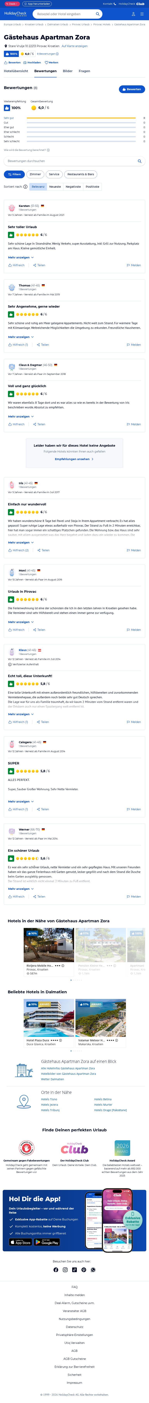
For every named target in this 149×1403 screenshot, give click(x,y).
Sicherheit (74, 1375)
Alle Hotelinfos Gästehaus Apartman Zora (68, 1068)
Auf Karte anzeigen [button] (74, 46)
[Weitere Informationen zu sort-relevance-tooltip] (25, 186)
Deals (10, 3)
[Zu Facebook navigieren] (56, 1270)
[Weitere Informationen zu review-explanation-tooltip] (57, 53)
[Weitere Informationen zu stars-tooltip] (62, 965)
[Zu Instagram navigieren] (65, 1270)
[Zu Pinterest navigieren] (84, 1270)
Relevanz (38, 186)
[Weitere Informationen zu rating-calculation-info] (48, 150)
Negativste (73, 186)
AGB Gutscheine (74, 1359)
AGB (74, 1351)
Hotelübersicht (16, 71)
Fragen (84, 71)
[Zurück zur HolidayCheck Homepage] (15, 14)
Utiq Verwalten (74, 1343)
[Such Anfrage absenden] (97, 14)
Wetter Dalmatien (52, 1079)
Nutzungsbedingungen (74, 1319)
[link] (133, 14)
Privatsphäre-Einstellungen (74, 1335)
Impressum (74, 1383)
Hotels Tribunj (50, 1110)
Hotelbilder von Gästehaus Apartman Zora (68, 1074)
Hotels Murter (103, 1104)
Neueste (55, 186)
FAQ (75, 1287)
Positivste (92, 186)
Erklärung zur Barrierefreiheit (75, 1367)
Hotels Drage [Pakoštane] (110, 1110)
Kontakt (108, 3)
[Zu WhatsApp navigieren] (93, 1270)
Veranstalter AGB (74, 1311)
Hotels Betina (103, 1099)
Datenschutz (74, 1327)
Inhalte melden (74, 1295)
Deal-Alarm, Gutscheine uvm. (74, 1303)
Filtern (17, 174)
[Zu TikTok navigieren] (74, 1270)
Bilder (68, 71)
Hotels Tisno (49, 1099)
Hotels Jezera (49, 1104)
